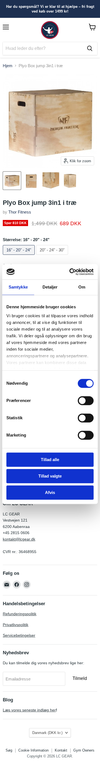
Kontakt (61, 750)
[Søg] (89, 48)
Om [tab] (81, 287)
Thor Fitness (19, 212)
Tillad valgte (50, 476)
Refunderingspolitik (19, 614)
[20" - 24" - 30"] (52, 256)
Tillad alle (50, 459)
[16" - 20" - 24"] (19, 256)
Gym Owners (83, 750)
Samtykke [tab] (18, 287)
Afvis (50, 492)
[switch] (86, 400)
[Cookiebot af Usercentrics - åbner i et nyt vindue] (71, 271)
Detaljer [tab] (50, 287)
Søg (9, 750)
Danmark (47, 733)
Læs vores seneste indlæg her (29, 710)
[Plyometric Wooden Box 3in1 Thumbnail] (12, 181)
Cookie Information (33, 750)
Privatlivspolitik (15, 624)
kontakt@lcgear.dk (19, 539)
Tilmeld (79, 678)
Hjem (7, 65)
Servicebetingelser (19, 635)
